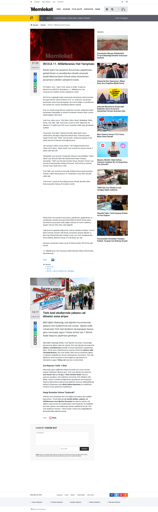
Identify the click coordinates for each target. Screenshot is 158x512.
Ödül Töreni (50, 267)
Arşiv (54, 2)
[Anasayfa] (31, 2)
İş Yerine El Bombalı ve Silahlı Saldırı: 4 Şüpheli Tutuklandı (72, 18)
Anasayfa (59, 495)
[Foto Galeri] (127, 2)
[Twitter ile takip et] (116, 495)
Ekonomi (66, 9)
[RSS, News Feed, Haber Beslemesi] (125, 495)
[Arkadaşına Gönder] (35, 87)
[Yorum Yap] (35, 343)
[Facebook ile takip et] (112, 495)
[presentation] (36, 18)
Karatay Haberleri (75, 502)
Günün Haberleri (46, 2)
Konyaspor (88, 9)
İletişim (73, 495)
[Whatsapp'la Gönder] (35, 84)
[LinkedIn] (35, 80)
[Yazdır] (35, 90)
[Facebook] (35, 74)
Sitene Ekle (60, 2)
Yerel (59, 9)
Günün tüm (121, 18)
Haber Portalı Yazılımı (39, 509)
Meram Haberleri (95, 502)
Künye (66, 495)
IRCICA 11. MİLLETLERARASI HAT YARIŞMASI (60, 271)
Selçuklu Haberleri (57, 502)
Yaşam (97, 9)
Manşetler (37, 2)
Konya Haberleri (37, 502)
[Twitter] (35, 77)
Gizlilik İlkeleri (81, 495)
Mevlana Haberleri (114, 502)
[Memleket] (41, 9)
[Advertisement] (68, 201)
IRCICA (49, 269)
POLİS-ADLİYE (77, 9)
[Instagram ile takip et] (121, 495)
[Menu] (107, 9)
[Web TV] (122, 2)
